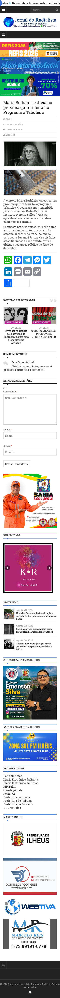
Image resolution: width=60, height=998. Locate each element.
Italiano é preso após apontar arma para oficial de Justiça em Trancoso (34, 630)
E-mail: (7, 445)
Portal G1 (9, 793)
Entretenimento (14, 129)
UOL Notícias (12, 807)
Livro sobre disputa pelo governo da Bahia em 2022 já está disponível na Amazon (16, 337)
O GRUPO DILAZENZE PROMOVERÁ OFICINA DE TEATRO (43, 333)
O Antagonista (12, 790)
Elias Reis (10, 134)
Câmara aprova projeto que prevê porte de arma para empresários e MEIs (34, 646)
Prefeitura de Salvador (18, 804)
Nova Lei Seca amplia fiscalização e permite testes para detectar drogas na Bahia (36, 616)
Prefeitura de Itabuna (17, 800)
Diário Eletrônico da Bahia (20, 779)
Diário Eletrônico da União (20, 783)
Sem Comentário (14, 124)
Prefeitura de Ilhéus (16, 797)
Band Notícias (12, 776)
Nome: (7, 429)
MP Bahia (9, 786)
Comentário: (10, 391)
